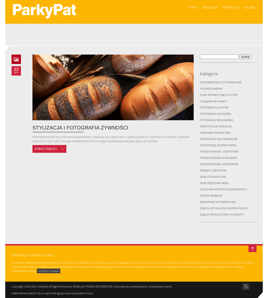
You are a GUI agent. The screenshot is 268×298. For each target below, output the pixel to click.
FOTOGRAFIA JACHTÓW (214, 107)
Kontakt (249, 7)
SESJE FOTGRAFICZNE (213, 177)
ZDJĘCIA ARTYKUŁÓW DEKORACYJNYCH (224, 208)
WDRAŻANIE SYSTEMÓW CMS (218, 202)
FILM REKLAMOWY (211, 88)
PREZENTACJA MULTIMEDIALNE (219, 139)
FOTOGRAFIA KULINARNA (215, 114)
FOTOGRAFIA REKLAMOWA (216, 120)
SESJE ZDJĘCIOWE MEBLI (214, 183)
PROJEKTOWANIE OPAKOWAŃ (218, 158)
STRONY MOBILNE (211, 195)
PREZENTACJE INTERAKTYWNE (218, 145)
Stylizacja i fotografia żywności (80, 128)
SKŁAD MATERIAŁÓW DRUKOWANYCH (223, 189)
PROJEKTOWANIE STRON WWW (219, 164)
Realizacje (210, 7)
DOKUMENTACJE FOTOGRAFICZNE (220, 82)
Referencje (231, 7)
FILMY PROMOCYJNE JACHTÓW (218, 95)
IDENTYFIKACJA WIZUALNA (216, 126)
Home (193, 7)
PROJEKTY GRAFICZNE (213, 170)
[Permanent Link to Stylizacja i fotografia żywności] (113, 87)
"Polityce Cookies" (48, 271)
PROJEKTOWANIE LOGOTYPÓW (219, 151)
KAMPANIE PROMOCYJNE (215, 133)
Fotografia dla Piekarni (213, 101)
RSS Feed (245, 286)
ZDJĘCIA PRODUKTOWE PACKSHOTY (222, 214)
